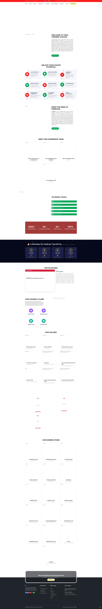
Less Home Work (57, 204)
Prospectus (40, 3)
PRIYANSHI (68, 479)
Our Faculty (47, 3)
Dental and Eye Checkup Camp (50, 381)
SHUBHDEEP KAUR (33, 541)
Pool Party (46, 362)
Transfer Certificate (54, 3)
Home (30, 3)
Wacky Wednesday (30, 346)
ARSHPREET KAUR (33, 459)
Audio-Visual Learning (58, 211)
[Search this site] (100, 607)
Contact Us (73, 3)
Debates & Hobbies (57, 214)
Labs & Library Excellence (58, 207)
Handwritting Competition (67, 380)
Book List (61, 3)
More (67, 3)
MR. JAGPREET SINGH (51, 180)
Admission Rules (43, 591)
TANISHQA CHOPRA (51, 479)
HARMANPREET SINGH (51, 459)
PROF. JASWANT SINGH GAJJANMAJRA (33, 159)
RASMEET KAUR (33, 500)
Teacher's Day (29, 380)
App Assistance (42, 590)
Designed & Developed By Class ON (68, 607)
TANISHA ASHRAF (33, 479)
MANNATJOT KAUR (33, 520)
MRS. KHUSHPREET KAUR (68, 158)
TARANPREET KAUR (68, 520)
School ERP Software (43, 588)
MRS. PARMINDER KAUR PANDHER (51, 159)
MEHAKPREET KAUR (51, 541)
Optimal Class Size (57, 201)
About (34, 3)
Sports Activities (48, 346)
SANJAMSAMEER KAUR (51, 520)
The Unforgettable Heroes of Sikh (68, 363)
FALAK (68, 541)
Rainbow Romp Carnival (67, 346)
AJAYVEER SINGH (69, 459)
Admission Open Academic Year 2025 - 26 (35, 289)
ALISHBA (51, 562)
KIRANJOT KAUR (51, 500)
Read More (55, 55)
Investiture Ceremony (31, 362)
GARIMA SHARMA (68, 500)
